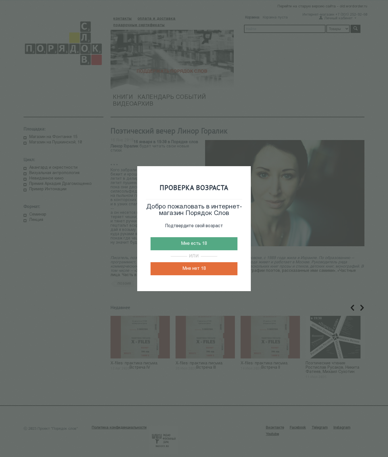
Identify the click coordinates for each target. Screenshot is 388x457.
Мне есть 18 (194, 243)
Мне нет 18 (194, 268)
